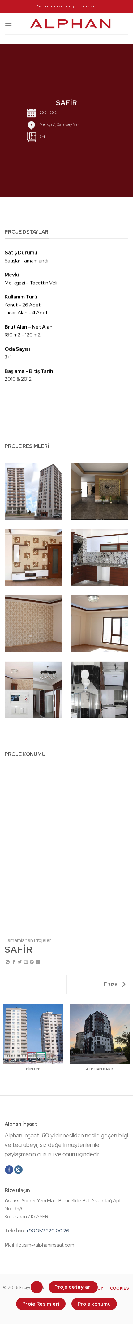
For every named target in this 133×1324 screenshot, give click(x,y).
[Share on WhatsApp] (8, 962)
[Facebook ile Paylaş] (14, 962)
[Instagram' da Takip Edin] (18, 1169)
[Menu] (8, 23)
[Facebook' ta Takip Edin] (9, 1169)
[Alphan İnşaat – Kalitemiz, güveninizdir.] (70, 23)
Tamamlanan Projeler (28, 940)
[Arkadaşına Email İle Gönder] (26, 962)
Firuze (111, 984)
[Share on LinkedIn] (38, 962)
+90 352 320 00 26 (47, 1230)
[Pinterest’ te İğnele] (32, 962)
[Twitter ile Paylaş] (20, 962)
